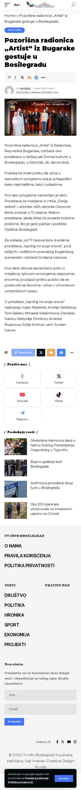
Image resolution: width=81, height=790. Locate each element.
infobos (25, 88)
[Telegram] (22, 415)
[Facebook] (22, 379)
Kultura (14, 30)
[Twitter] (59, 379)
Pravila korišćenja (36, 778)
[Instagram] (75, 742)
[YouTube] (69, 742)
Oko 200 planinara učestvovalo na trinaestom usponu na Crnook (51, 509)
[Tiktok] (59, 397)
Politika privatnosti (20, 782)
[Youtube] (22, 397)
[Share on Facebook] (15, 77)
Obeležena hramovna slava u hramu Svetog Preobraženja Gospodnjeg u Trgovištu (52, 445)
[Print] (36, 77)
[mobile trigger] (8, 5)
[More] (43, 77)
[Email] (29, 77)
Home (10, 15)
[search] (73, 5)
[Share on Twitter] (22, 77)
